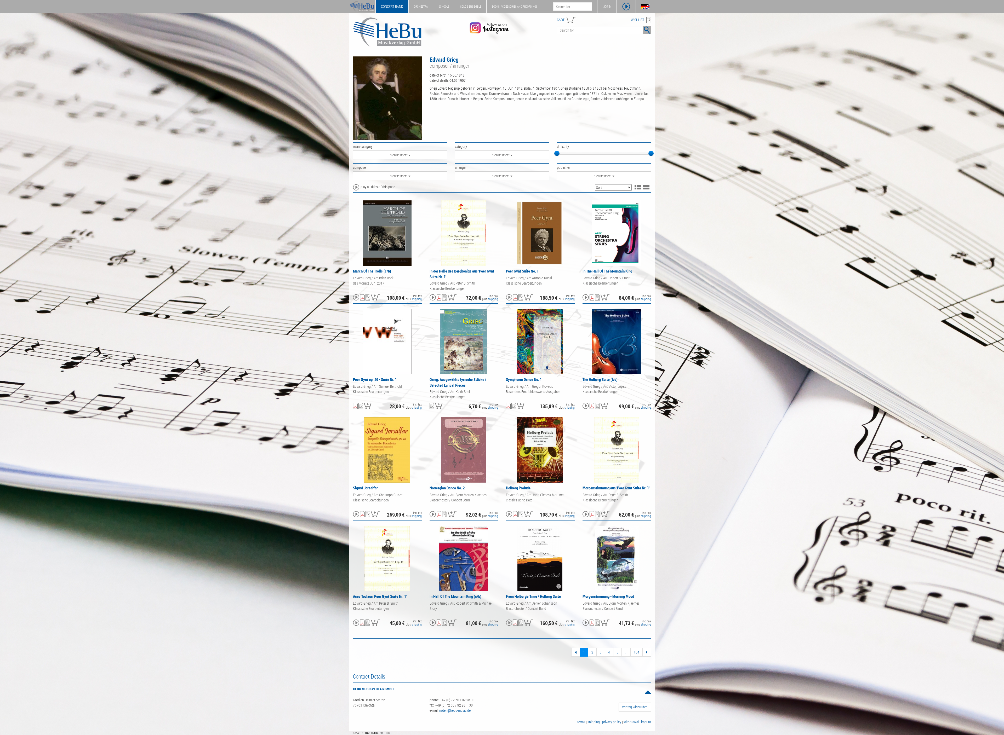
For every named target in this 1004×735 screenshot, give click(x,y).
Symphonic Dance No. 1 (524, 379)
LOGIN (607, 6)
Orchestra (421, 6)
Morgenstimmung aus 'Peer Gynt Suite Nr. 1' (616, 487)
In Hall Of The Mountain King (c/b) (455, 596)
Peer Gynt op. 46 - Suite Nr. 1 (375, 379)
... (626, 652)
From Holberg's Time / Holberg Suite (533, 596)
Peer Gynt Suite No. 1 (522, 271)
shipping (417, 299)
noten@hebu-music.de (455, 710)
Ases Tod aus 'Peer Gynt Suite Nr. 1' (380, 596)
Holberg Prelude (518, 487)
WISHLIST (637, 19)
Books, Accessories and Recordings (515, 6)
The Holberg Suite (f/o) (600, 379)
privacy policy (611, 721)
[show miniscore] (362, 297)
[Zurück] (575, 652)
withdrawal (631, 721)
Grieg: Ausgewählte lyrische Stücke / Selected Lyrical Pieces (458, 382)
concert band (392, 6)
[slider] (557, 153)
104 (636, 652)
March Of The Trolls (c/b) (372, 271)
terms (581, 721)
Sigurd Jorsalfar (365, 487)
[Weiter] (646, 652)
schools (443, 6)
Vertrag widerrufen (635, 706)
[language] (645, 6)
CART (560, 19)
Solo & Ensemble (470, 6)
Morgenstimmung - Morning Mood (608, 596)
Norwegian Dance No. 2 (447, 487)
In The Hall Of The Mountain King (607, 271)
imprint (646, 721)
